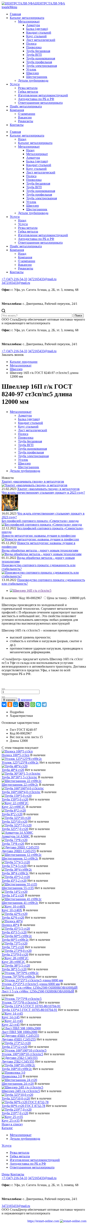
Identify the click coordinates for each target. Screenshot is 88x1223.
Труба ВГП (34, 54)
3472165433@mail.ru (16, 282)
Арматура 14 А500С (16, 836)
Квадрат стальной (38, 32)
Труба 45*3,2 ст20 (14, 880)
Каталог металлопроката (27, 17)
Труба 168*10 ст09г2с (17, 1069)
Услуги (15, 84)
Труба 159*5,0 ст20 (15, 799)
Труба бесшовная (38, 51)
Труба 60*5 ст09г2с (15, 939)
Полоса (31, 43)
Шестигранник (36, 77)
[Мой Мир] (15, 704)
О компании (26, 113)
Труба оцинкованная (40, 58)
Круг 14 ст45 (11, 1017)
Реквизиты (25, 121)
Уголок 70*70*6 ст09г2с (18, 976)
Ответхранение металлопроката (40, 102)
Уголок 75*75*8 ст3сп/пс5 (20, 1002)
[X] (21, 704)
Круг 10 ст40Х (12, 910)
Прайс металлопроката (26, 106)
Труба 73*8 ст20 (13, 843)
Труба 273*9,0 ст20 (15, 954)
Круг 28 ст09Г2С (13, 962)
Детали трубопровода (33, 80)
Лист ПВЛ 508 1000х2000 (19, 1032)
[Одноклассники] (9, 704)
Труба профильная (39, 62)
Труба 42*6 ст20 (13, 917)
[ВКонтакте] (4, 704)
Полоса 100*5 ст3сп (15, 755)
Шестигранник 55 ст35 (18, 888)
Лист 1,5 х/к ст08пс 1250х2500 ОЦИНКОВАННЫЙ (38, 991)
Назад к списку (12, 1124)
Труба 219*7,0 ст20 (15, 1113)
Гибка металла (28, 91)
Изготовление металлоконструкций (43, 95)
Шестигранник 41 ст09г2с (20, 902)
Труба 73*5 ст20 (13, 947)
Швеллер (32, 73)
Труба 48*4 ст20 (13, 770)
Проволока (34, 47)
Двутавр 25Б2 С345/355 (18, 1061)
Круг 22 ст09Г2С (13, 806)
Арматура (33, 25)
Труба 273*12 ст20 (14, 1046)
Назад (22, 139)
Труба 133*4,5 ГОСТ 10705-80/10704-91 (29, 1010)
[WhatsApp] (32, 704)
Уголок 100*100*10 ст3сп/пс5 (22, 1054)
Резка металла (27, 88)
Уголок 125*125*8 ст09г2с (20, 762)
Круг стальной (36, 36)
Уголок (31, 69)
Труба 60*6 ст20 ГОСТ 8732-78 (23, 1106)
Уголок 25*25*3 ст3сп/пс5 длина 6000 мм (31, 984)
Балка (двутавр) (37, 29)
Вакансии (25, 117)
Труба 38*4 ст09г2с (15, 873)
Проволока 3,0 (12, 1076)
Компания (17, 110)
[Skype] (38, 704)
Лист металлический (40, 40)
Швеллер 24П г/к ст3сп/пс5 (21, 1091)
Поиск (78, 315)
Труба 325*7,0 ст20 (15, 829)
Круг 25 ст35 (11, 1120)
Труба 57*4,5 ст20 (14, 866)
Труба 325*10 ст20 (14, 821)
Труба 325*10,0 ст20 (16, 1098)
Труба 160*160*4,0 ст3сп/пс (21, 792)
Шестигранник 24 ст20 (18, 1083)
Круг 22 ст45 (11, 1024)
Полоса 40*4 (10, 925)
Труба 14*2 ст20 (13, 895)
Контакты (17, 125)
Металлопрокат (29, 21)
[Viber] (27, 704)
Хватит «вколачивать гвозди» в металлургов (48, 489)
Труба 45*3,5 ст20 (14, 932)
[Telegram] (44, 704)
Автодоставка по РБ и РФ (36, 99)
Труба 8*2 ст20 (12, 814)
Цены (6, 1174)
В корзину (9, 699)
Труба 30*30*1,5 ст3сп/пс (19, 777)
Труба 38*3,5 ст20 (14, 969)
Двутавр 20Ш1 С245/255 (19, 851)
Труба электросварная (41, 65)
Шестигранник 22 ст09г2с (20, 784)
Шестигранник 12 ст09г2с (20, 858)
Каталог (7, 1128)
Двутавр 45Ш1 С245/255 (19, 1039)
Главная (15, 14)
